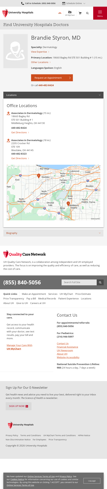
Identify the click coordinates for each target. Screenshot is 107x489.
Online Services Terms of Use (41, 476)
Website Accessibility (68, 357)
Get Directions (19, 132)
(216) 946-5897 (65, 336)
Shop (80, 13)
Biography (11, 233)
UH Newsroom (65, 350)
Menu (100, 16)
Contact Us (63, 343)
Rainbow (60, 13)
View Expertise (39, 51)
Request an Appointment (48, 77)
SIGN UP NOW (17, 406)
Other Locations (39, 62)
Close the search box (91, 13)
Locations (11, 95)
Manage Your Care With (19, 347)
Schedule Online (74, 3)
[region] (53, 192)
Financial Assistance (67, 346)
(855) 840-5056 (22, 282)
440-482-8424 (46, 85)
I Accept (92, 481)
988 (59, 367)
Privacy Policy (65, 476)
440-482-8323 (19, 153)
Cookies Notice (17, 479)
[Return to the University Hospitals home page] (17, 13)
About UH (62, 353)
